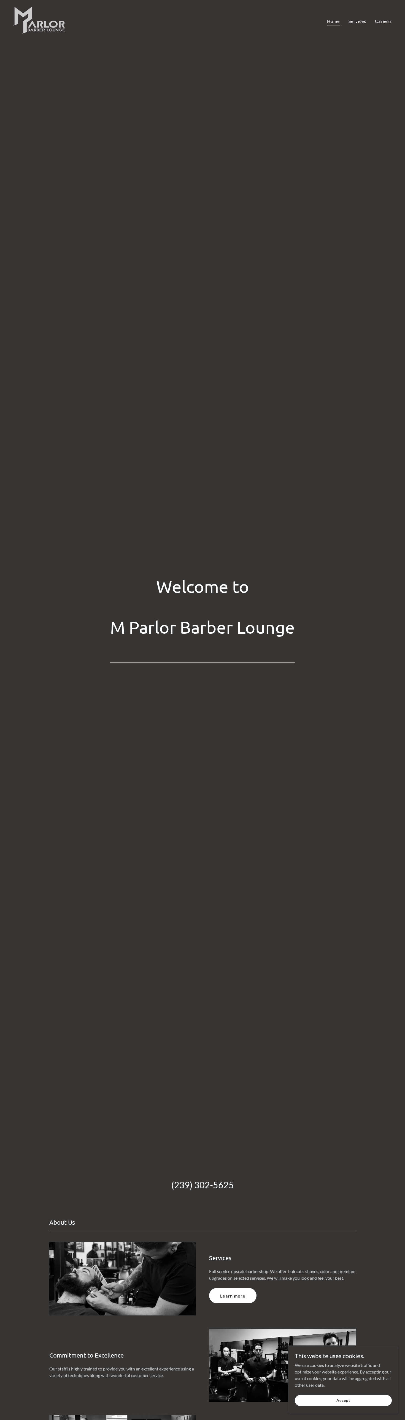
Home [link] (333, 21)
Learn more (232, 1295)
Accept (343, 1400)
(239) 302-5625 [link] (202, 1185)
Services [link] (357, 21)
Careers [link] (383, 21)
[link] (39, 19)
